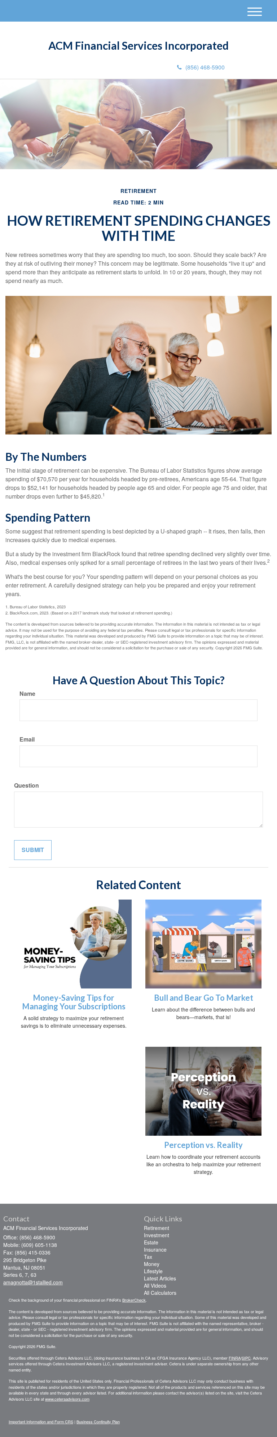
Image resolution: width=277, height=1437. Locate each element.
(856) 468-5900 (205, 67)
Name (27, 694)
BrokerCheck (134, 1300)
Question (26, 785)
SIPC (246, 1358)
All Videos (155, 1285)
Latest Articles (160, 1278)
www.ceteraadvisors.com (67, 1399)
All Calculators (160, 1292)
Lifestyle (153, 1271)
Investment (156, 1235)
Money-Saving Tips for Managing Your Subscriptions (74, 1002)
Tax (148, 1256)
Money (151, 1263)
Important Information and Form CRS (41, 1421)
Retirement (156, 1227)
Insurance (155, 1249)
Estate (151, 1242)
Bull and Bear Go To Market (203, 998)
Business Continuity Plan (98, 1421)
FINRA (235, 1358)
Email (27, 739)
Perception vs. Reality (203, 1145)
